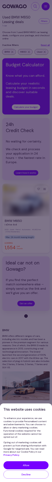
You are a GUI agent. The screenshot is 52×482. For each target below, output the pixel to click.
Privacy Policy (11, 454)
